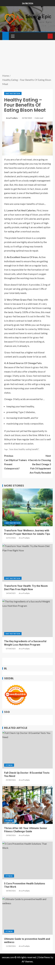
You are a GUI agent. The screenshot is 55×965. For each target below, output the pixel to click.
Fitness (9, 765)
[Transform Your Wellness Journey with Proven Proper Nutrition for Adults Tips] (27, 507)
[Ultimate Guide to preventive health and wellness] (27, 916)
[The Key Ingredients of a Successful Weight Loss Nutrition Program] (27, 618)
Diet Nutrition (13, 93)
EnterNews (44, 957)
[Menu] (12, 36)
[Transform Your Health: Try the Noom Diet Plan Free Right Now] (27, 563)
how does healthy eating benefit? (24, 449)
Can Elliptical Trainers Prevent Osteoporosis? (15, 462)
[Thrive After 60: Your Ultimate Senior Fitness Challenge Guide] (27, 805)
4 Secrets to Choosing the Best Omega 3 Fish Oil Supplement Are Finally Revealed (39, 464)
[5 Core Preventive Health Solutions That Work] (27, 860)
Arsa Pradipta (12, 118)
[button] (12, 36)
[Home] (5, 36)
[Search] (45, 36)
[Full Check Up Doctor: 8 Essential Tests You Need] (27, 750)
